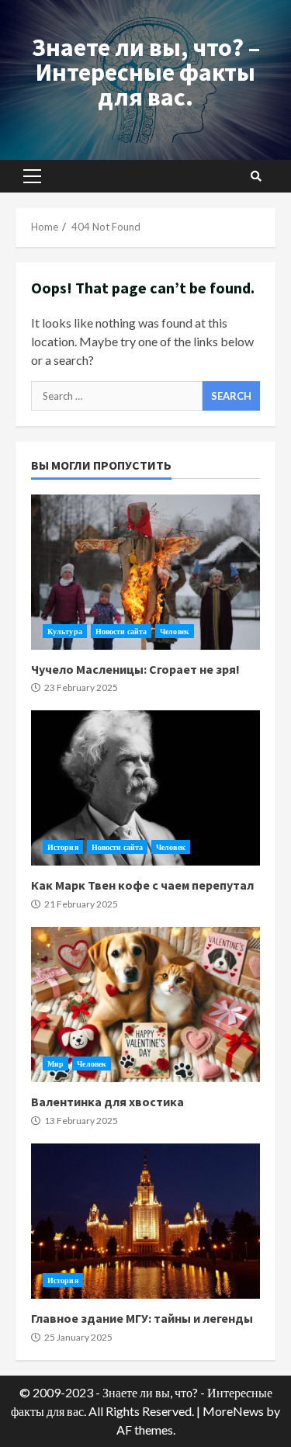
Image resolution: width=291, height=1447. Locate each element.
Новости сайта (121, 631)
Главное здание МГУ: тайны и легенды (145, 1221)
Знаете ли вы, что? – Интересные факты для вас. (146, 72)
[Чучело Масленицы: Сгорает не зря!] (145, 572)
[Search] (256, 176)
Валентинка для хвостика (145, 1004)
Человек (174, 631)
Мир (55, 1063)
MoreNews (233, 1411)
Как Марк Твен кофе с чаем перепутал (145, 788)
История (62, 847)
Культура (64, 631)
